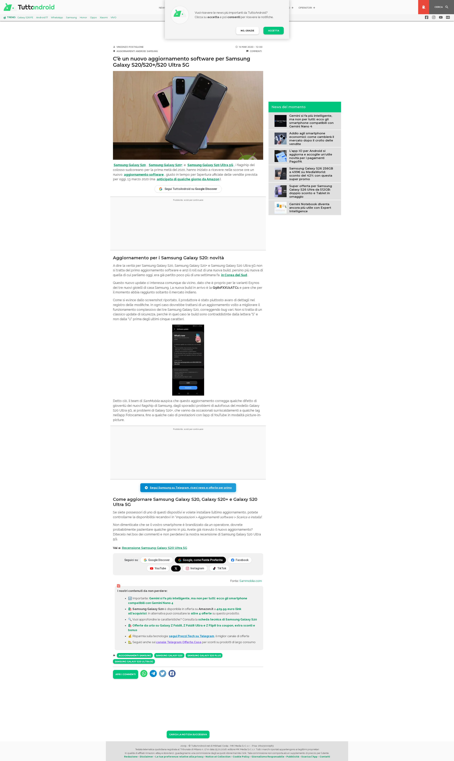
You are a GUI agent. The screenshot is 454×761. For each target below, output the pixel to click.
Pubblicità (292, 756)
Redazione (131, 756)
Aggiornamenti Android (131, 51)
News (162, 7)
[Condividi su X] (162, 673)
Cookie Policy (241, 756)
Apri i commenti (125, 674)
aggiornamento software (144, 174)
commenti (256, 51)
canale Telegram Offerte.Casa (178, 642)
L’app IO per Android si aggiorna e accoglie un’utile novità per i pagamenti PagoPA (310, 156)
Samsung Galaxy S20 (130, 165)
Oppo (93, 17)
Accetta (273, 30)
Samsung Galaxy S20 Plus (204, 655)
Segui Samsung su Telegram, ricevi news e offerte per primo (191, 487)
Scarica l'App (309, 756)
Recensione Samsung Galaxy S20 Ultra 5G (154, 548)
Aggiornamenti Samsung (135, 655)
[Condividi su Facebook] (172, 673)
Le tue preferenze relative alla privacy (179, 756)
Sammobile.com (250, 581)
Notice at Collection (218, 756)
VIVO (113, 17)
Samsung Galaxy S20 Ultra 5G (210, 165)
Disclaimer (146, 756)
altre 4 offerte (201, 613)
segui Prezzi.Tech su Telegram (191, 636)
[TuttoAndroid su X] (176, 568)
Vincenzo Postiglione (130, 46)
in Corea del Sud (234, 275)
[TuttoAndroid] (29, 7)
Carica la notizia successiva (188, 734)
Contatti (325, 756)
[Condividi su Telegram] (153, 673)
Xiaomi (104, 17)
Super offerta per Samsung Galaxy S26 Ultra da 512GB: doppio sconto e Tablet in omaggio (310, 191)
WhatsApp (57, 17)
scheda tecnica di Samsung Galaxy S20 (227, 619)
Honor (83, 17)
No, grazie (247, 30)
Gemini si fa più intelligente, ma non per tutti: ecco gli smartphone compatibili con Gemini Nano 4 (311, 121)
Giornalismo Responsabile (267, 756)
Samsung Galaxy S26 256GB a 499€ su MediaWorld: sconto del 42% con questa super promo (311, 173)
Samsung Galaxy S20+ (165, 165)
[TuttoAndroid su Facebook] (426, 17)
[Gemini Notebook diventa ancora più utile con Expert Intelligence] (280, 207)
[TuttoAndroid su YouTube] (440, 17)
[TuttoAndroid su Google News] (447, 17)
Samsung (71, 17)
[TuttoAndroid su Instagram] (433, 17)
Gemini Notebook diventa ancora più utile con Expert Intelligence (310, 207)
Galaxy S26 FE (25, 17)
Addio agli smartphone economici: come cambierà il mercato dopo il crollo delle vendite (311, 138)
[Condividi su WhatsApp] (143, 673)
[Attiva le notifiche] (423, 7)
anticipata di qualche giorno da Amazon (188, 179)
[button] (307, 8)
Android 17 (42, 17)
